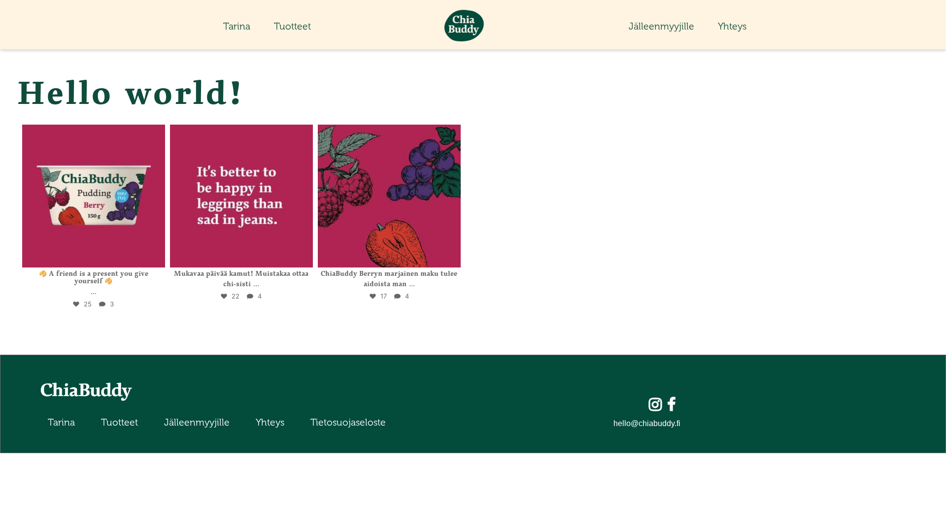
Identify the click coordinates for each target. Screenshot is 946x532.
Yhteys (732, 26)
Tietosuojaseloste (348, 422)
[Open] (93, 196)
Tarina (236, 26)
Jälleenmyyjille (661, 26)
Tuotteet (292, 26)
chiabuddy (92, 136)
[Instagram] (152, 256)
